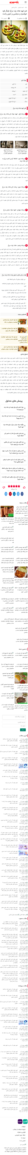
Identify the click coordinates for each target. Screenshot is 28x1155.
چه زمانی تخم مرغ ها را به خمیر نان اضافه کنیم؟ (13, 434)
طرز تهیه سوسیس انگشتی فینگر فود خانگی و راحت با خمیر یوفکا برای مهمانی (22, 560)
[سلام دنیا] (20, 1123)
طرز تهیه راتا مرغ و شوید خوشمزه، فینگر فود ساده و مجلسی (22, 641)
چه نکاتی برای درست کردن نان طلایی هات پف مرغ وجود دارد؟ (13, 443)
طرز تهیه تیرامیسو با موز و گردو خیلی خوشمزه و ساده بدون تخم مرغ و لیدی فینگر (7, 560)
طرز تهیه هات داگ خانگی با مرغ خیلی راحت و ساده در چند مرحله (7, 521)
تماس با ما (22, 1141)
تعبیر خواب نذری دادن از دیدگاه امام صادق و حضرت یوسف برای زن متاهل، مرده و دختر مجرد (9, 979)
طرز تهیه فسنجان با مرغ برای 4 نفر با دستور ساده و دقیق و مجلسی (21, 708)
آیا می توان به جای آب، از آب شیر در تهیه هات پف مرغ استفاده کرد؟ (12, 452)
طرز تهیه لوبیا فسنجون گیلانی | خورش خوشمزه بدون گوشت (7, 686)
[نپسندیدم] (3, 487)
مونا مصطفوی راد (21, 18)
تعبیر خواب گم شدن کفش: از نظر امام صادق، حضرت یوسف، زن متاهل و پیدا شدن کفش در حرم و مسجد (9, 942)
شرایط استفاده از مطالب (19, 1129)
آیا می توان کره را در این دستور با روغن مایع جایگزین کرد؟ (13, 461)
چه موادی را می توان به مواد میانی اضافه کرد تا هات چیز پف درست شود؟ (12, 469)
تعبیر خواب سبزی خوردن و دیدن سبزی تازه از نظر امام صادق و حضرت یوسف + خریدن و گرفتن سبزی (9, 954)
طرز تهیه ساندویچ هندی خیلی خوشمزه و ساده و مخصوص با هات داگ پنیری (21, 582)
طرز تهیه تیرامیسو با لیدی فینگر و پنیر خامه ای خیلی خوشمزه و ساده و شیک (8, 581)
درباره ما (23, 1138)
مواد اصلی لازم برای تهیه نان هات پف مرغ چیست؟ (13, 408)
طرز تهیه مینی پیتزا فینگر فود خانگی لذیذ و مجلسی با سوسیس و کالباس (7, 601)
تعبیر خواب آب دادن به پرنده (11, 782)
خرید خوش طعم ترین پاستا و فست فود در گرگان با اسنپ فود (7, 540)
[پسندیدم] (24, 487)
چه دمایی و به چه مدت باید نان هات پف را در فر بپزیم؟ (12, 417)
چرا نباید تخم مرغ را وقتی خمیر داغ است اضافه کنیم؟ (12, 478)
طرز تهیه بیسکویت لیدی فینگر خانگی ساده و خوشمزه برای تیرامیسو (21, 621)
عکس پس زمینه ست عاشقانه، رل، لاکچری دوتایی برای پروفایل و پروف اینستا (10, 923)
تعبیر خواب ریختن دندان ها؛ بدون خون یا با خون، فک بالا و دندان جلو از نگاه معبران (9, 890)
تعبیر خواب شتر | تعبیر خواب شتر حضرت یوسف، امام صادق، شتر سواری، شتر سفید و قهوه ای (9, 961)
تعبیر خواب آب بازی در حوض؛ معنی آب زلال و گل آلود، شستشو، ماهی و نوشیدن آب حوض (9, 834)
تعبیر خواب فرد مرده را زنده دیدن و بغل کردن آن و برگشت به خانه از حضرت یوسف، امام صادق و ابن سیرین (9, 973)
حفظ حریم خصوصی (20, 1135)
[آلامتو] (25, 1123)
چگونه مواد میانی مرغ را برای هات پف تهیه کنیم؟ (13, 426)
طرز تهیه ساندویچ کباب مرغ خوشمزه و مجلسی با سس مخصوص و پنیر (7, 666)
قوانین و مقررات (21, 1132)
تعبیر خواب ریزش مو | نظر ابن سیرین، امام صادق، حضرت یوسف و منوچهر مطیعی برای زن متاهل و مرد (10, 936)
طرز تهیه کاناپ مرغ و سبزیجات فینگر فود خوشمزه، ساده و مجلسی (7, 621)
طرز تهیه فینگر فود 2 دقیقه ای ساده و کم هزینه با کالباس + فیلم (21, 601)
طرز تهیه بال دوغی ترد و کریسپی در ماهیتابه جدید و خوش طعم (21, 666)
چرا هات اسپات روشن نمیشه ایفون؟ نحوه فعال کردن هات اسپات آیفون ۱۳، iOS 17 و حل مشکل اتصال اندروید (21, 521)
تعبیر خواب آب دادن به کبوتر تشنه (10, 789)
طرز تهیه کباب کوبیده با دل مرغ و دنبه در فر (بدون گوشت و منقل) (8, 707)
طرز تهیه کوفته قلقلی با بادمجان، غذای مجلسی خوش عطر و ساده (22, 688)
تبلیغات (23, 1127)
